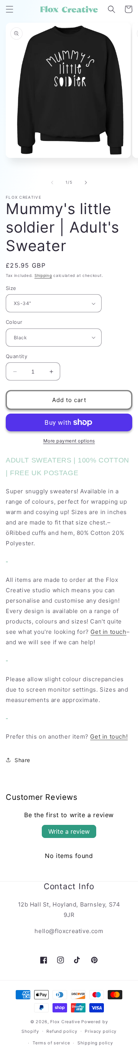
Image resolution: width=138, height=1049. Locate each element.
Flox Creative (65, 1021)
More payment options (69, 441)
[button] (9, 9)
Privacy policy (101, 1031)
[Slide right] (85, 182)
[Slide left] (52, 182)
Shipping (43, 275)
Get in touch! (109, 736)
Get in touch (108, 631)
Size (11, 288)
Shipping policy (95, 1043)
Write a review (69, 831)
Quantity (16, 356)
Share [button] (22, 760)
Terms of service (51, 1043)
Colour (14, 322)
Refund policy (61, 1031)
